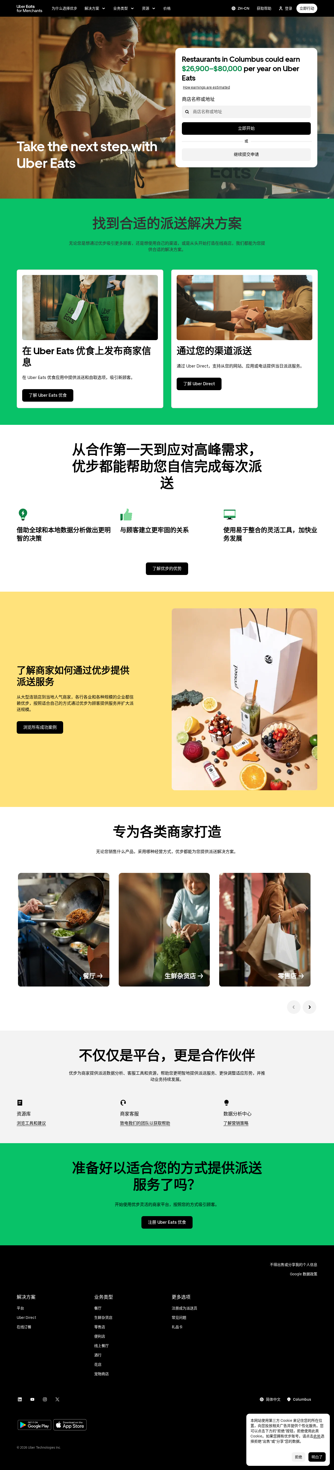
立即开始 (246, 128)
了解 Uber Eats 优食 (48, 395)
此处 (317, 1436)
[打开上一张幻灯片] (294, 1007)
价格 (167, 8)
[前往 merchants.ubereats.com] (29, 8)
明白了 (317, 1457)
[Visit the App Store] (70, 1425)
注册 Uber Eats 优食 (167, 1222)
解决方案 (92, 8)
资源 (145, 8)
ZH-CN (243, 8)
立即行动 (307, 8)
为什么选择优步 (64, 8)
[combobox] (192, 112)
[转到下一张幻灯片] (309, 1007)
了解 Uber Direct (199, 383)
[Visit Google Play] (34, 1425)
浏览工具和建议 (31, 1123)
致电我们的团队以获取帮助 (145, 1123)
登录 (288, 8)
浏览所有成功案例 (40, 727)
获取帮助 (264, 8)
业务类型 (120, 8)
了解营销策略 (235, 1123)
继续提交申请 (246, 154)
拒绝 (298, 1457)
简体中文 (273, 1399)
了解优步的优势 (167, 568)
